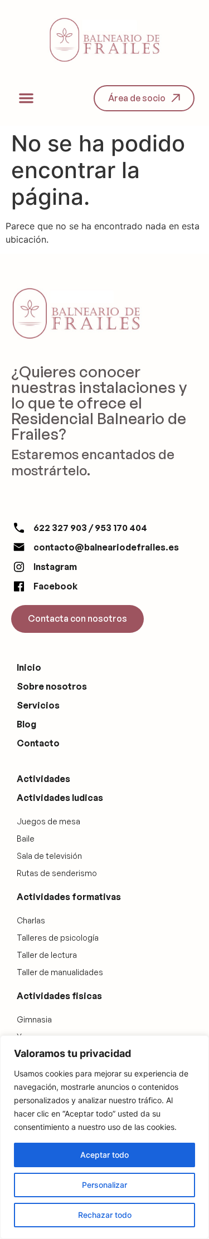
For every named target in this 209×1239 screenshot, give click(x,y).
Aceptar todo (104, 1154)
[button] (26, 98)
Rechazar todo (105, 1215)
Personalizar (104, 1184)
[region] (104, 1137)
